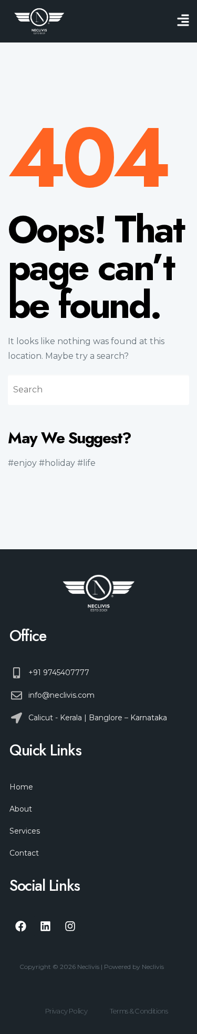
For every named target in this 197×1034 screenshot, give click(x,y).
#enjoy (22, 463)
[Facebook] (20, 926)
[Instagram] (70, 926)
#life (86, 463)
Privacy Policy (66, 1011)
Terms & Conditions (139, 1011)
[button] (183, 21)
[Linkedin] (45, 926)
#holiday (57, 463)
